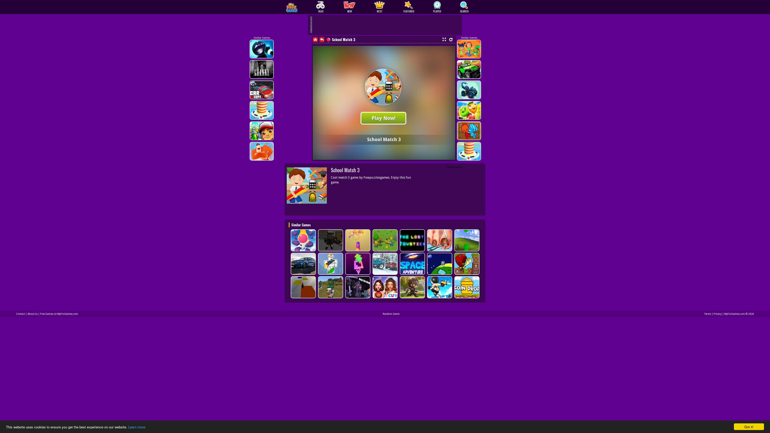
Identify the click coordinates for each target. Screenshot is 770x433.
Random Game (391, 314)
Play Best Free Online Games (301, 7)
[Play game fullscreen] (444, 39)
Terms (707, 314)
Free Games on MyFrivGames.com (59, 314)
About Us (32, 314)
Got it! (749, 426)
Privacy (718, 314)
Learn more (136, 426)
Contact (20, 314)
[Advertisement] (387, 25)
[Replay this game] (451, 39)
